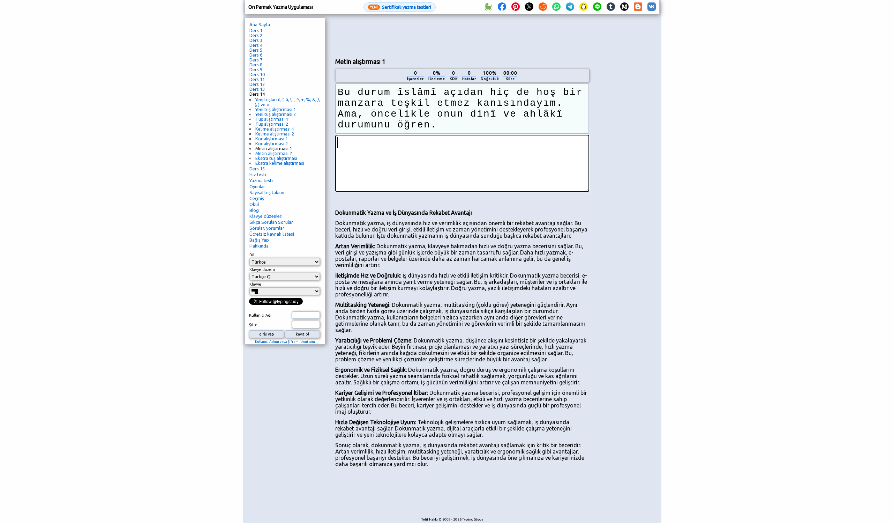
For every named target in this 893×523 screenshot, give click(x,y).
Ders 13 (257, 89)
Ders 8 (255, 64)
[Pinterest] (515, 7)
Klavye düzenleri (266, 216)
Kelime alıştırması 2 (274, 133)
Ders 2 (255, 35)
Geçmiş (256, 198)
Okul (254, 204)
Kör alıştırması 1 (271, 138)
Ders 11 (257, 79)
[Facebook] (502, 7)
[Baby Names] (488, 7)
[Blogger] (638, 7)
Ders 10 (257, 74)
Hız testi (257, 174)
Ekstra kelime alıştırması (279, 163)
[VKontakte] (651, 7)
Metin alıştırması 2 (273, 153)
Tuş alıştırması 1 (271, 119)
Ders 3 (255, 40)
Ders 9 (255, 69)
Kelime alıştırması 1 (274, 128)
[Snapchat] (583, 7)
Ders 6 (255, 54)
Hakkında (259, 245)
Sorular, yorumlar (266, 228)
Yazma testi (261, 180)
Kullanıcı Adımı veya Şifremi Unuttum (285, 342)
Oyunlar (257, 186)
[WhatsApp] (556, 7)
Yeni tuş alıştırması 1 (275, 109)
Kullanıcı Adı (260, 315)
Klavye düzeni (262, 269)
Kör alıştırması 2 (271, 143)
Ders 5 (255, 49)
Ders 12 (257, 84)
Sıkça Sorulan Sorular (271, 222)
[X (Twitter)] (529, 7)
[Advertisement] (462, 35)
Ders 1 (255, 30)
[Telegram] (570, 7)
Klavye (255, 284)
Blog (254, 210)
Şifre (253, 325)
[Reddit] (543, 7)
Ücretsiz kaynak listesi (271, 233)
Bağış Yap (259, 239)
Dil (251, 255)
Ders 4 (255, 45)
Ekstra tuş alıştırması (276, 158)
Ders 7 (255, 59)
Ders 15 (257, 168)
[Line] (597, 7)
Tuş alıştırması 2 (271, 123)
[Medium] (624, 7)
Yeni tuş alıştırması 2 (275, 114)
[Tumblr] (611, 7)
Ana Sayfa (259, 24)
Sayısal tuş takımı (266, 192)
